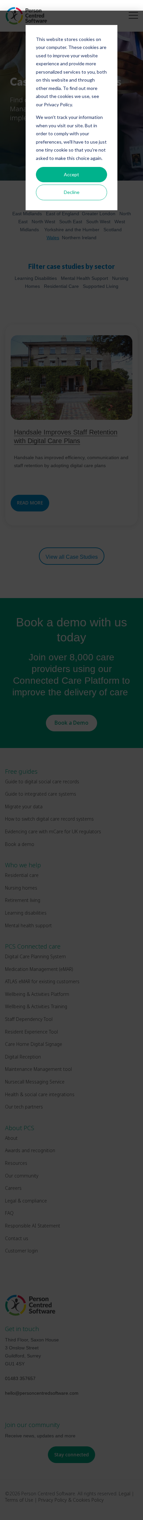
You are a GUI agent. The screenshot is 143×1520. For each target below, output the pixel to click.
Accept (71, 174)
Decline (71, 192)
